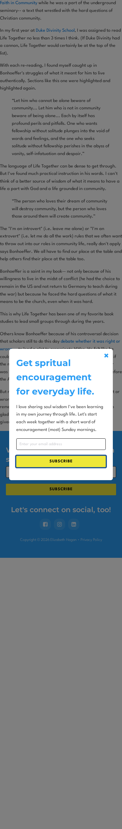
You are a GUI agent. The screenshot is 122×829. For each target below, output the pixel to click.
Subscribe (61, 461)
